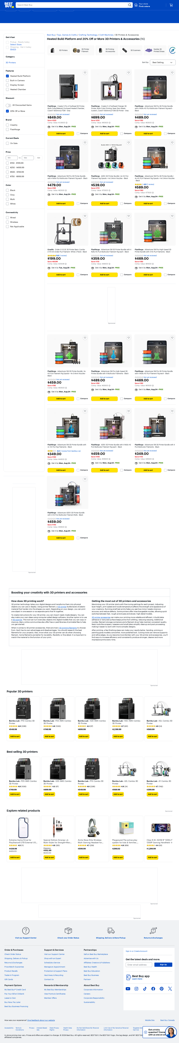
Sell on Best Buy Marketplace (96, 954)
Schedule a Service (52, 962)
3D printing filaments (68, 628)
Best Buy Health (90, 967)
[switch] (8, 105)
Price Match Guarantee (14, 967)
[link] (17, 726)
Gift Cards (8, 979)
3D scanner (17, 620)
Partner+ (87, 979)
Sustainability (89, 1002)
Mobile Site (149, 1020)
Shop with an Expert (52, 958)
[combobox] (163, 62)
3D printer (62, 607)
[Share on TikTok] (145, 988)
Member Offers (50, 998)
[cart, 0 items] (171, 5)
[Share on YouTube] (128, 988)
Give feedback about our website (41, 1020)
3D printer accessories (101, 617)
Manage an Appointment (54, 967)
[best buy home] (9, 5)
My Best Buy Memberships (55, 989)
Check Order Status (12, 954)
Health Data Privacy (67, 1029)
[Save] (85, 72)
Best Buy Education (92, 971)
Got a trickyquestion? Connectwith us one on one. (152, 1032)
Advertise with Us (91, 958)
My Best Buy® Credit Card (15, 989)
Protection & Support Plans (55, 971)
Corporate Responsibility (94, 998)
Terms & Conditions (20, 1029)
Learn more (137, 979)
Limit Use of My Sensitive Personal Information (116, 1029)
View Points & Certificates (54, 994)
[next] (170, 718)
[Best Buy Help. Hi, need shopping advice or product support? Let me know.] (171, 1032)
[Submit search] (130, 5)
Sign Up (163, 964)
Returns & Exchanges (13, 962)
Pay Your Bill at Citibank (14, 994)
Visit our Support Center (54, 954)
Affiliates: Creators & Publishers (97, 962)
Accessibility (8, 1028)
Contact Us (49, 979)
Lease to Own (10, 998)
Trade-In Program (11, 975)
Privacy (31, 1028)
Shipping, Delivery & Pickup (16, 958)
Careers (87, 994)
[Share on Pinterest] (161, 988)
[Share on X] (170, 988)
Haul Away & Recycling (53, 975)
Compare (84, 133)
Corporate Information (93, 989)
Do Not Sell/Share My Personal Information (88, 1029)
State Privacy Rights (54, 1029)
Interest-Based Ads (42, 1029)
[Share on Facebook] (153, 988)
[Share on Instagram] (136, 988)
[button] (142, 5)
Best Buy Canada (167, 1020)
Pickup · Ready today (20, 42)
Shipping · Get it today (20, 47)
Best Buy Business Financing (16, 1006)
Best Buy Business (91, 975)
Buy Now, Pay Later (12, 1002)
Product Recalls (10, 971)
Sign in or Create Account (136, 951)
